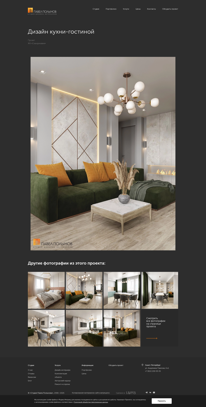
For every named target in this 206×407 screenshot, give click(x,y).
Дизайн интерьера (62, 370)
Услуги (126, 9)
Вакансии (32, 377)
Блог (30, 381)
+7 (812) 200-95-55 (153, 371)
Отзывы (31, 373)
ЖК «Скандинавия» (37, 43)
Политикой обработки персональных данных (91, 402)
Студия (96, 9)
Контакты (151, 9)
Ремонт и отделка (62, 384)
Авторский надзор (62, 381)
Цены (138, 9)
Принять (162, 401)
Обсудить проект (170, 9)
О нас (30, 370)
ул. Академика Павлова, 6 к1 (157, 368)
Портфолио (111, 9)
